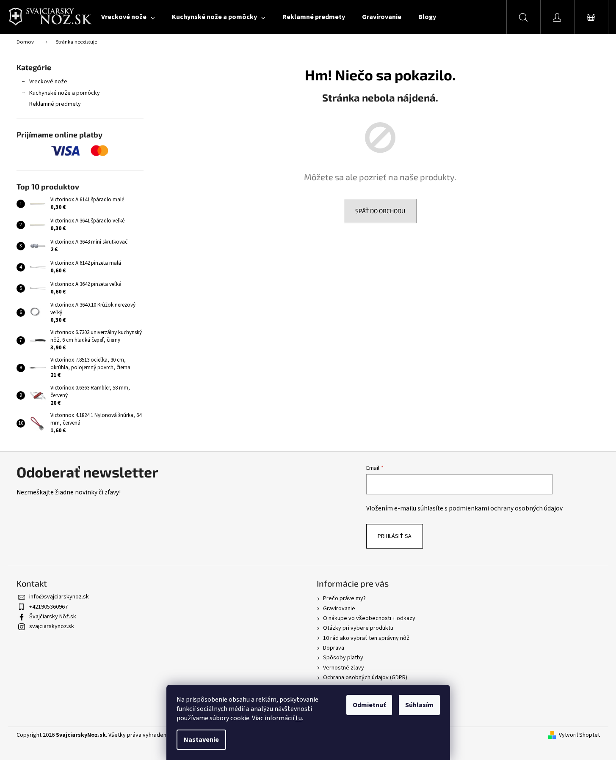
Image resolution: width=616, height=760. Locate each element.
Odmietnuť (369, 705)
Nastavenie (201, 739)
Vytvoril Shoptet (579, 735)
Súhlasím (419, 705)
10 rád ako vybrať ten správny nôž (366, 638)
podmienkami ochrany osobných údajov (506, 508)
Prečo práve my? (344, 598)
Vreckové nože (48, 81)
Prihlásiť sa (395, 536)
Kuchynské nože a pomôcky (64, 93)
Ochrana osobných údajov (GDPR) (365, 677)
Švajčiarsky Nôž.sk (52, 616)
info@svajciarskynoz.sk (59, 597)
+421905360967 (48, 607)
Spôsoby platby (343, 657)
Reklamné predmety (55, 104)
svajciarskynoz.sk (51, 626)
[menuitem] (128, 17)
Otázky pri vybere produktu (358, 628)
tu (299, 718)
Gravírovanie (339, 608)
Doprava (333, 648)
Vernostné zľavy (343, 668)
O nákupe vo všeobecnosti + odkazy (369, 618)
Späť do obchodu (380, 210)
